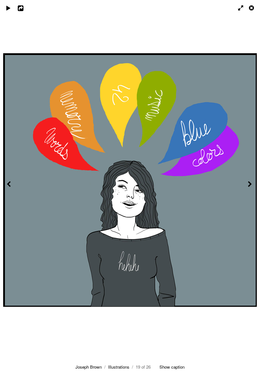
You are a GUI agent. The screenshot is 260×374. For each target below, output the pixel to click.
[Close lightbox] (252, 8)
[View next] (250, 187)
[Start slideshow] (8, 8)
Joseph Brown (88, 367)
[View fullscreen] (237, 8)
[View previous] (9, 187)
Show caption (172, 367)
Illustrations (118, 367)
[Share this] (25, 8)
